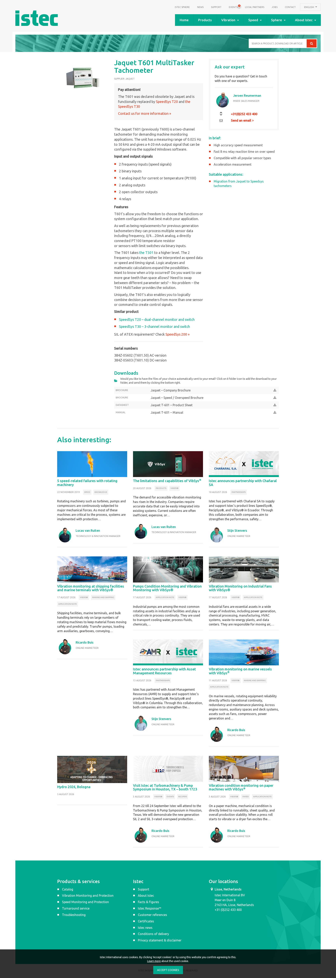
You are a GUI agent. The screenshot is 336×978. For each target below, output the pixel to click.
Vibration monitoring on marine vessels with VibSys (240, 671)
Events (233, 6)
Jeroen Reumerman (247, 95)
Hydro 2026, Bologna (73, 787)
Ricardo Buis (85, 642)
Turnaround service (75, 908)
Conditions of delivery (153, 934)
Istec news (145, 927)
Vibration (228, 20)
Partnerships (239, 492)
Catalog (67, 889)
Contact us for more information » (144, 113)
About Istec (303, 20)
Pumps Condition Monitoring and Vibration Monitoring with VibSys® (167, 588)
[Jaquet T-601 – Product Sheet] (274, 405)
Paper (245, 797)
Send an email (241, 120)
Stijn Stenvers (237, 530)
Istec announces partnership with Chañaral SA (243, 483)
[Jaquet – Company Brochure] (274, 390)
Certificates (146, 921)
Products (205, 20)
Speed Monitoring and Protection (85, 902)
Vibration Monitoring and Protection (88, 895)
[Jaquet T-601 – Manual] (274, 412)
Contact (290, 7)
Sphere (276, 20)
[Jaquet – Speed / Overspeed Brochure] (274, 397)
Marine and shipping (103, 597)
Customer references (152, 915)
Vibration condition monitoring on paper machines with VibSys (241, 787)
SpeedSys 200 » (177, 334)
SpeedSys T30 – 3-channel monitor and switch (154, 326)
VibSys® (174, 488)
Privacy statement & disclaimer (159, 940)
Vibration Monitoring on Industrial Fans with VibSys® (240, 588)
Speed (253, 20)
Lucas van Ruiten (88, 530)
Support (216, 7)
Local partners (254, 7)
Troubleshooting (74, 915)
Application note (67, 604)
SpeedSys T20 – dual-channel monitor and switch (157, 319)
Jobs (274, 7)
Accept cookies (168, 970)
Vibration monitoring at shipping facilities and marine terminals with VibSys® (90, 588)
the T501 (146, 252)
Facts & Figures (148, 902)
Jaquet (130, 78)
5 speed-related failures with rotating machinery (87, 483)
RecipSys (182, 797)
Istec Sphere (182, 7)
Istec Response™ (149, 908)
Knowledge (100, 492)
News (200, 7)
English (309, 7)
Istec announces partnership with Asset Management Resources (164, 671)
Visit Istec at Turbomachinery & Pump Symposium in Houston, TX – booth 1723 (165, 787)
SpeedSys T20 (167, 102)
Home (184, 20)
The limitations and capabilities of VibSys (167, 481)
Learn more (154, 961)
